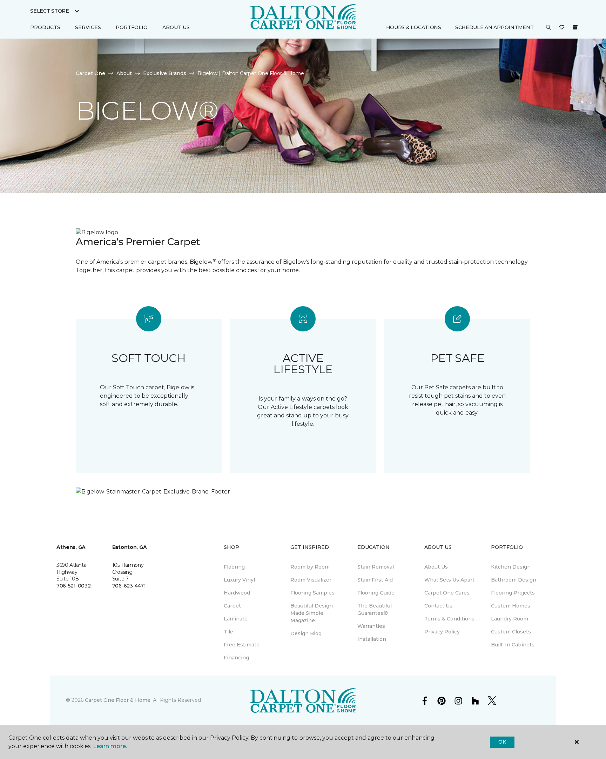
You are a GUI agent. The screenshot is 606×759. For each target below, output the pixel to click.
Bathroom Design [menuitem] (513, 580)
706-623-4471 (129, 586)
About (124, 73)
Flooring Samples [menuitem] (312, 593)
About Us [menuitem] (436, 567)
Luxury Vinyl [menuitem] (239, 580)
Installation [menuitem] (371, 639)
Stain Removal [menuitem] (375, 567)
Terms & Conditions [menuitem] (449, 619)
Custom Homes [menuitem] (510, 606)
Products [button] (45, 27)
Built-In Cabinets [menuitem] (512, 645)
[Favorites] (561, 27)
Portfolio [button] (132, 27)
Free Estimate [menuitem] (242, 645)
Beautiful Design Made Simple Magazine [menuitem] (311, 613)
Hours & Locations (413, 27)
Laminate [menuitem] (236, 619)
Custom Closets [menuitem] (511, 632)
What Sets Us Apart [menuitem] (449, 580)
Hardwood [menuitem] (237, 593)
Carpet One (90, 73)
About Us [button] (176, 27)
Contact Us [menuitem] (438, 606)
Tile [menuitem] (228, 632)
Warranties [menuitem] (371, 626)
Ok (502, 742)
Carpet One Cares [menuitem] (447, 593)
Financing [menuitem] (236, 657)
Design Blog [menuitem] (306, 633)
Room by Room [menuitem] (310, 567)
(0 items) (575, 27)
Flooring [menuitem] (234, 567)
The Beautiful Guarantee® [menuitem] (374, 609)
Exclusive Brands (164, 73)
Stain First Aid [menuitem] (375, 580)
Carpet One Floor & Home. (118, 700)
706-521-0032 (73, 586)
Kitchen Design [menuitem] (511, 567)
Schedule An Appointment (494, 27)
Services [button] (88, 27)
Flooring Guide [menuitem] (376, 593)
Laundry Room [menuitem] (509, 619)
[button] (548, 27)
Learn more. (110, 746)
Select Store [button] (49, 11)
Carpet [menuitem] (232, 606)
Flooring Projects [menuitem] (513, 593)
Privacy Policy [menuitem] (442, 632)
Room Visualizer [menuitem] (310, 580)
